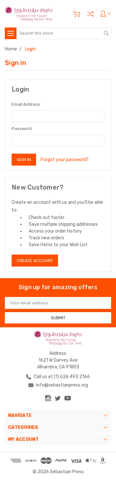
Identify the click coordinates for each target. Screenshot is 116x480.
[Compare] (90, 13)
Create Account (35, 260)
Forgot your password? (65, 159)
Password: (22, 128)
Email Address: (26, 104)
